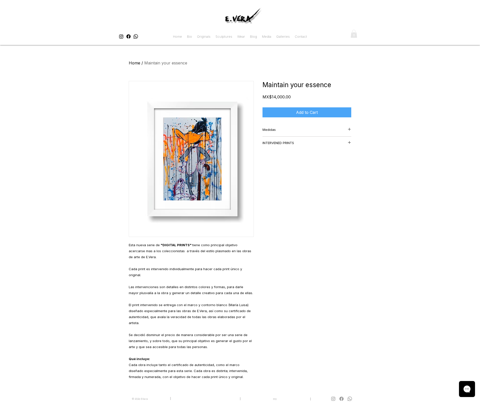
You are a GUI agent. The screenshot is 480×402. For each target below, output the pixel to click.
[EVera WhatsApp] (135, 36)
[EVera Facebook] (128, 36)
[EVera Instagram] (121, 36)
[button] (353, 34)
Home (134, 62)
